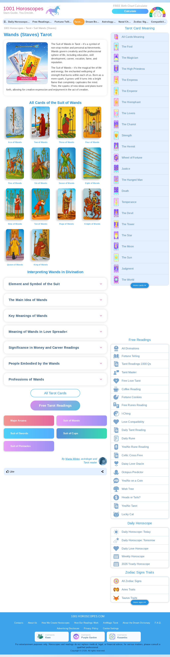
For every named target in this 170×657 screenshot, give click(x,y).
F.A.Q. (158, 623)
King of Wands (41, 265)
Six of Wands (40, 183)
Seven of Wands (67, 183)
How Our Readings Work (86, 623)
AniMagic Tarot (110, 623)
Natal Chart (125, 21)
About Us (32, 623)
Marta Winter (72, 458)
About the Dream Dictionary (136, 623)
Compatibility (159, 21)
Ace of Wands (15, 142)
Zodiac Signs (141, 21)
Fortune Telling (63, 21)
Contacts (18, 623)
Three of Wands (66, 142)
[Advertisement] (56, 498)
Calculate (130, 11)
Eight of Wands (92, 183)
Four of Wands (92, 142)
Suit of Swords (19, 433)
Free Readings (41, 21)
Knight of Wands (92, 224)
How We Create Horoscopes (56, 623)
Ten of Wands (40, 224)
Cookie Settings (111, 628)
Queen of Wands (15, 265)
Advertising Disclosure (68, 628)
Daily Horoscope (17, 21)
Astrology (107, 21)
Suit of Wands (71, 420)
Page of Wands (66, 224)
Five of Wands (15, 183)
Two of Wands (40, 142)
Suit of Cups (70, 433)
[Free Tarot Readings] (55, 402)
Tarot (77, 21)
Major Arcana (18, 420)
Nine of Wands (15, 224)
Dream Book (93, 21)
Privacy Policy (91, 628)
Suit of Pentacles (20, 446)
